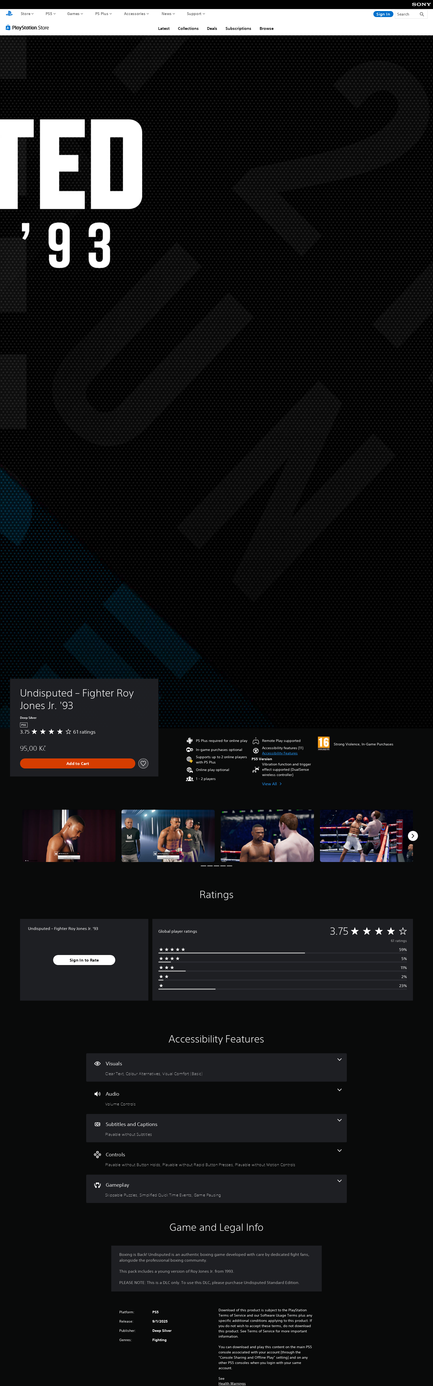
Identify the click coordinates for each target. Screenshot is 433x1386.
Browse (267, 28)
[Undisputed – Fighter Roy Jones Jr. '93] (69, 836)
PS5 (49, 13)
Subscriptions (238, 28)
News (167, 13)
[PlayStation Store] (28, 27)
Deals (212, 28)
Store (26, 13)
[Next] (413, 836)
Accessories (135, 13)
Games (73, 13)
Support (194, 13)
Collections (188, 28)
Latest (164, 28)
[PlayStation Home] (9, 14)
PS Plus (102, 13)
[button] (280, 753)
